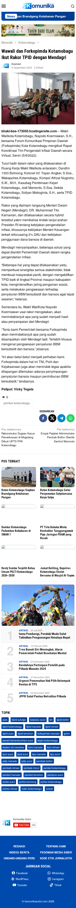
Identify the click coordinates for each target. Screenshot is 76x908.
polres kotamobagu (51, 781)
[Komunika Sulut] (38, 5)
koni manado (35, 747)
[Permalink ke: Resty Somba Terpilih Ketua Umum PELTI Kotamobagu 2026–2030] (18, 555)
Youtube (22, 885)
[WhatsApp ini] (70, 418)
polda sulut (9, 781)
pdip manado (10, 761)
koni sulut (8, 754)
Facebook (22, 873)
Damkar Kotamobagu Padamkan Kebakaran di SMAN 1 (16, 531)
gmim (67, 733)
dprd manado (33, 726)
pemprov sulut (55, 775)
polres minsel (10, 788)
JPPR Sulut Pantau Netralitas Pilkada (42, 696)
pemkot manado (11, 775)
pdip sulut (26, 761)
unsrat (49, 788)
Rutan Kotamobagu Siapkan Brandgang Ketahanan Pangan (18, 493)
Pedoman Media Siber (56, 852)
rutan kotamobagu (32, 788)
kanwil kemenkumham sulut (18, 740)
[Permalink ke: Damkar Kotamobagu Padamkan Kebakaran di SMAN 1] (18, 514)
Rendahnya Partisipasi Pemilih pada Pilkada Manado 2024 (42, 667)
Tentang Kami (56, 846)
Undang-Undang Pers (19, 858)
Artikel (24, 630)
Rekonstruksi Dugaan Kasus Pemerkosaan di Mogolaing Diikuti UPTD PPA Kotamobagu (18, 437)
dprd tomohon (25, 733)
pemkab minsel (11, 768)
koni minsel (53, 747)
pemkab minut (31, 768)
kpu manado (39, 754)
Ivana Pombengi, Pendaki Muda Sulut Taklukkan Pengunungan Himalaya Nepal (44, 635)
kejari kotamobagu (47, 740)
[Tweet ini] (52, 418)
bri (51, 719)
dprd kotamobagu (12, 726)
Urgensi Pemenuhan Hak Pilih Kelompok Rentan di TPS (44, 682)
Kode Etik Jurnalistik (56, 858)
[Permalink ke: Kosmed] (5, 65)
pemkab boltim (44, 761)
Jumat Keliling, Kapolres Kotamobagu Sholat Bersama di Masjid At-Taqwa (57, 572)
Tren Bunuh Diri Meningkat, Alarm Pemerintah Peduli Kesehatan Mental (42, 651)
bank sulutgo (19, 719)
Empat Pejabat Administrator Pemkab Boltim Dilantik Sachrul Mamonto (58, 435)
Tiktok (58, 885)
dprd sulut (8, 733)
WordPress (22, 879)
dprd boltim (63, 719)
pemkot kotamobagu (17, 403)
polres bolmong (27, 781)
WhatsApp (58, 873)
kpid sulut (22, 754)
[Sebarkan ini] (43, 418)
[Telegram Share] (61, 418)
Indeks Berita (19, 852)
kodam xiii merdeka (13, 747)
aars (5, 719)
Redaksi (19, 846)
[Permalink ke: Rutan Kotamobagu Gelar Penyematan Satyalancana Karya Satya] (57, 477)
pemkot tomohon (34, 775)
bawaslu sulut (37, 719)
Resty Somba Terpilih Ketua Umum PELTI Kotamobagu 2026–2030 (18, 572)
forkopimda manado (48, 733)
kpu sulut (55, 754)
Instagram (58, 879)
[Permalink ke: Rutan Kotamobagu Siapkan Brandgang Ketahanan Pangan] (18, 477)
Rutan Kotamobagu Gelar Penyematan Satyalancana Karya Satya (56, 493)
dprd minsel (51, 726)
